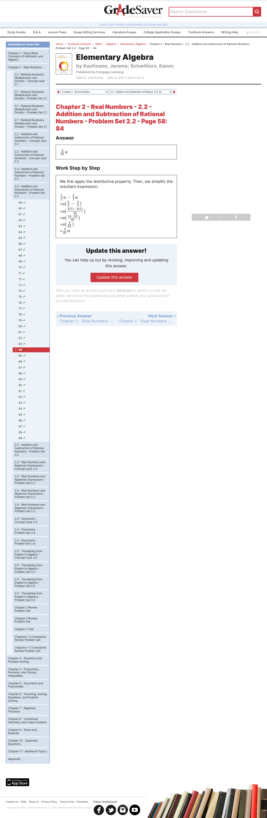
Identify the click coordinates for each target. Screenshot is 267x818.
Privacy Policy (49, 801)
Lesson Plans (57, 32)
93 (21, 402)
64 (21, 232)
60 (21, 208)
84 (21, 349)
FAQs (23, 801)
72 (20, 279)
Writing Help (229, 32)
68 (21, 255)
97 (21, 426)
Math (98, 44)
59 (21, 202)
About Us (34, 801)
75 (21, 296)
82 (21, 338)
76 (21, 302)
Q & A (37, 32)
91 (20, 391)
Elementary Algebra (132, 44)
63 (21, 226)
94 (21, 408)
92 (21, 396)
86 (21, 361)
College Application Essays (162, 32)
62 (21, 220)
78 (21, 314)
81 (20, 332)
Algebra (111, 44)
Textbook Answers (201, 32)
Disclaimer (82, 801)
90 (21, 385)
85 (21, 355)
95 (21, 414)
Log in (254, 32)
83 (21, 343)
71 (20, 273)
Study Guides (16, 32)
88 (21, 373)
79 (21, 320)
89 (21, 379)
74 (20, 290)
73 (21, 285)
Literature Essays (124, 32)
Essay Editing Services (89, 32)
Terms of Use (67, 801)
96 (21, 420)
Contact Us (12, 801)
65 (21, 237)
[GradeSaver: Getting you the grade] (133, 11)
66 (21, 243)
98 (21, 432)
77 (20, 308)
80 (21, 326)
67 (21, 249)
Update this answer (114, 277)
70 (21, 267)
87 (21, 367)
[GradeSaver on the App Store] (17, 782)
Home (59, 44)
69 (21, 261)
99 (21, 438)
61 (20, 214)
